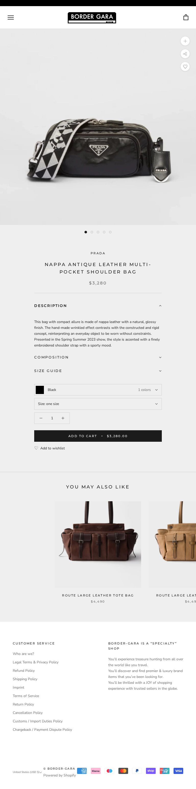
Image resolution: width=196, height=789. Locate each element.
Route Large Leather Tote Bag (98, 595)
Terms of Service (26, 696)
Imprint (18, 687)
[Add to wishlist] (185, 66)
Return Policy (23, 704)
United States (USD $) (26, 772)
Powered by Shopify (59, 775)
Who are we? (23, 653)
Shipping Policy (25, 679)
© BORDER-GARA (59, 768)
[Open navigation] (11, 17)
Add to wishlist (52, 448)
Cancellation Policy (28, 712)
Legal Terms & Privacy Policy (35, 662)
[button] (98, 306)
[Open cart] (185, 17)
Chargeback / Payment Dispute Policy (42, 729)
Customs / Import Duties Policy (38, 721)
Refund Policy (24, 670)
